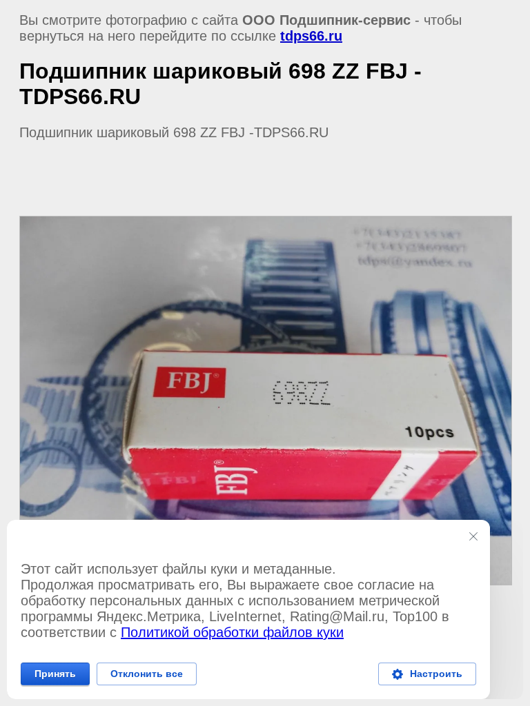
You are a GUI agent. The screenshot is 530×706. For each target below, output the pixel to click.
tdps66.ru (311, 35)
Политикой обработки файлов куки (232, 632)
